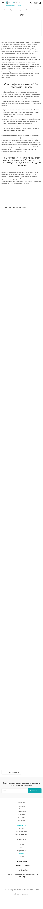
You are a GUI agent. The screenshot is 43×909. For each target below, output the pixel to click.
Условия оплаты (21, 831)
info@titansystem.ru (23, 870)
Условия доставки (22, 834)
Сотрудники (22, 812)
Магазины (21, 817)
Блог (21, 848)
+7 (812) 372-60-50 (23, 865)
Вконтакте (19, 902)
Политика (21, 820)
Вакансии (21, 814)
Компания (21, 803)
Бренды (21, 853)
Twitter (24, 902)
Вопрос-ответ (21, 850)
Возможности (21, 840)
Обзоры (21, 856)
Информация (21, 825)
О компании (21, 806)
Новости (21, 809)
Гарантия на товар (22, 837)
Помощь (21, 828)
